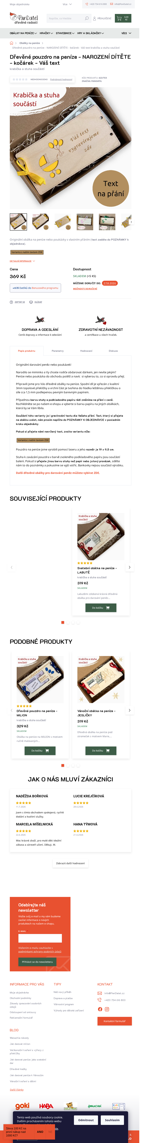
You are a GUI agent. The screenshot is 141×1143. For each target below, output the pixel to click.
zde (55, 1129)
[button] (62, 622)
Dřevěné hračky (18, 1069)
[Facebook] (100, 1008)
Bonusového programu (45, 287)
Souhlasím (112, 1120)
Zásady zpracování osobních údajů (25, 1005)
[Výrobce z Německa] (22, 1106)
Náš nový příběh (62, 992)
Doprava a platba (63, 998)
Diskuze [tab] (113, 350)
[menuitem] (24, 33)
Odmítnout (86, 1120)
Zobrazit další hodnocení (70, 863)
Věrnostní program (64, 1004)
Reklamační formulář (21, 1017)
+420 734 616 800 (115, 1000)
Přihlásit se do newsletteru (37, 961)
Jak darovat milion (20, 1043)
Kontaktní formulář (115, 1021)
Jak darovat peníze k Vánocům (27, 1075)
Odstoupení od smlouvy (23, 1012)
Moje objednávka (19, 4)
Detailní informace (20, 261)
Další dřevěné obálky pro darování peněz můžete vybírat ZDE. (58, 473)
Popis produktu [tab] (26, 350)
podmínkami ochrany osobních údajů (39, 951)
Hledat (87, 18)
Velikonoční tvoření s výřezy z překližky (27, 1051)
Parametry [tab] (58, 350)
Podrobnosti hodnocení (61, 79)
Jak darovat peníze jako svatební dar (28, 1061)
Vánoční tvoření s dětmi (23, 1081)
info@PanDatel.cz (114, 993)
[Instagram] (107, 1008)
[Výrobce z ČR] (94, 1106)
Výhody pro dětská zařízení (69, 1010)
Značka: (92, 81)
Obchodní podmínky (20, 998)
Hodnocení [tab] (86, 350)
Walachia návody (19, 1037)
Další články (17, 1089)
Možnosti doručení (85, 288)
